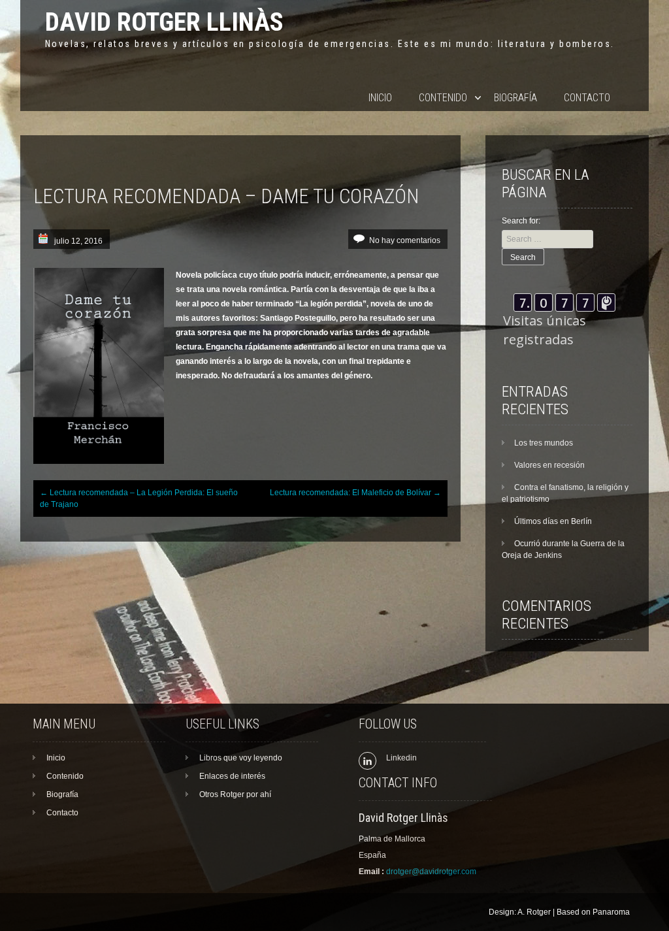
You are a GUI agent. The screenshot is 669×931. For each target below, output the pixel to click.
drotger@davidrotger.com (431, 871)
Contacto (587, 97)
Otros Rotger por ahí (235, 794)
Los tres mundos (543, 443)
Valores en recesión (549, 465)
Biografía (515, 97)
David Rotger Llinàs (164, 22)
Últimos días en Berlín (553, 521)
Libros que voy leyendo (240, 757)
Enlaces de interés (232, 776)
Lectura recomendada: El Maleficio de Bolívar (355, 492)
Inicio (380, 97)
